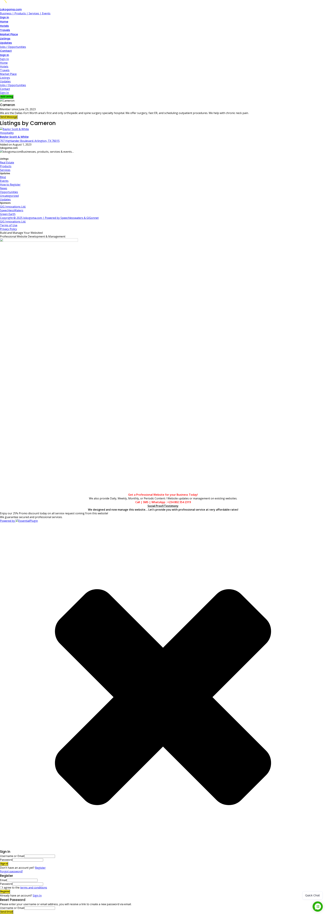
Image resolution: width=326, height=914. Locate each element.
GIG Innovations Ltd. (13, 206)
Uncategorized (9, 196)
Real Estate (7, 162)
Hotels (4, 26)
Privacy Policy (8, 229)
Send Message (8, 117)
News (3, 188)
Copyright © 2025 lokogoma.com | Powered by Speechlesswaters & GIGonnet (49, 218)
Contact (6, 51)
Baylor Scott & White (14, 137)
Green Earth (7, 214)
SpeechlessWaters (11, 210)
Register (40, 868)
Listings (5, 39)
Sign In (37, 895)
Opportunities (9, 192)
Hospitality (7, 133)
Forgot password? (11, 871)
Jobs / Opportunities (13, 47)
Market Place (9, 34)
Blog (3, 177)
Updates (6, 43)
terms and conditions (33, 887)
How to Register (10, 184)
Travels (5, 30)
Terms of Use (8, 225)
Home (4, 22)
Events (4, 181)
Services (5, 170)
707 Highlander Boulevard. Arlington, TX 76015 (30, 141)
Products (5, 166)
